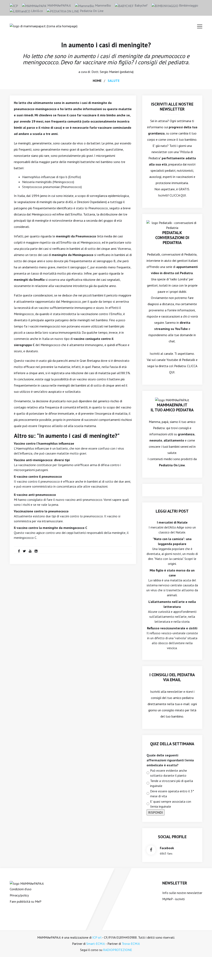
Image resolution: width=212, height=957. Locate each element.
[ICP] (14, 5)
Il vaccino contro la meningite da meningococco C (50, 528)
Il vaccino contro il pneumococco (38, 476)
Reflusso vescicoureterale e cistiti (172, 628)
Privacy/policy (19, 895)
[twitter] (24, 551)
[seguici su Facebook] (151, 850)
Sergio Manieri (109, 72)
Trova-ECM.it (131, 944)
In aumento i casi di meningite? (106, 44)
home (97, 81)
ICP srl (96, 937)
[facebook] (19, 551)
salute (113, 81)
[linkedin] (36, 551)
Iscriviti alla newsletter (166, 691)
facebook (167, 848)
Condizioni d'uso (20, 889)
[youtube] (30, 551)
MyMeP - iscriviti (173, 899)
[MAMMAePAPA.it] (27, 883)
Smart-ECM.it (95, 944)
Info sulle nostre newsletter (182, 893)
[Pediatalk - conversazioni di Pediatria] (172, 225)
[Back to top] (202, 947)
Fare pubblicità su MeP (25, 901)
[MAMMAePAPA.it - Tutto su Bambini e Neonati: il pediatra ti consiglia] (43, 26)
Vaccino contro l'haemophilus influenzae (44, 443)
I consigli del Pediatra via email (172, 677)
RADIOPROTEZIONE (117, 950)
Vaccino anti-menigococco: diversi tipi (42, 460)
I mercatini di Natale (172, 522)
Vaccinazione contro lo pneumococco (41, 511)
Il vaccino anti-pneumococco (35, 495)
